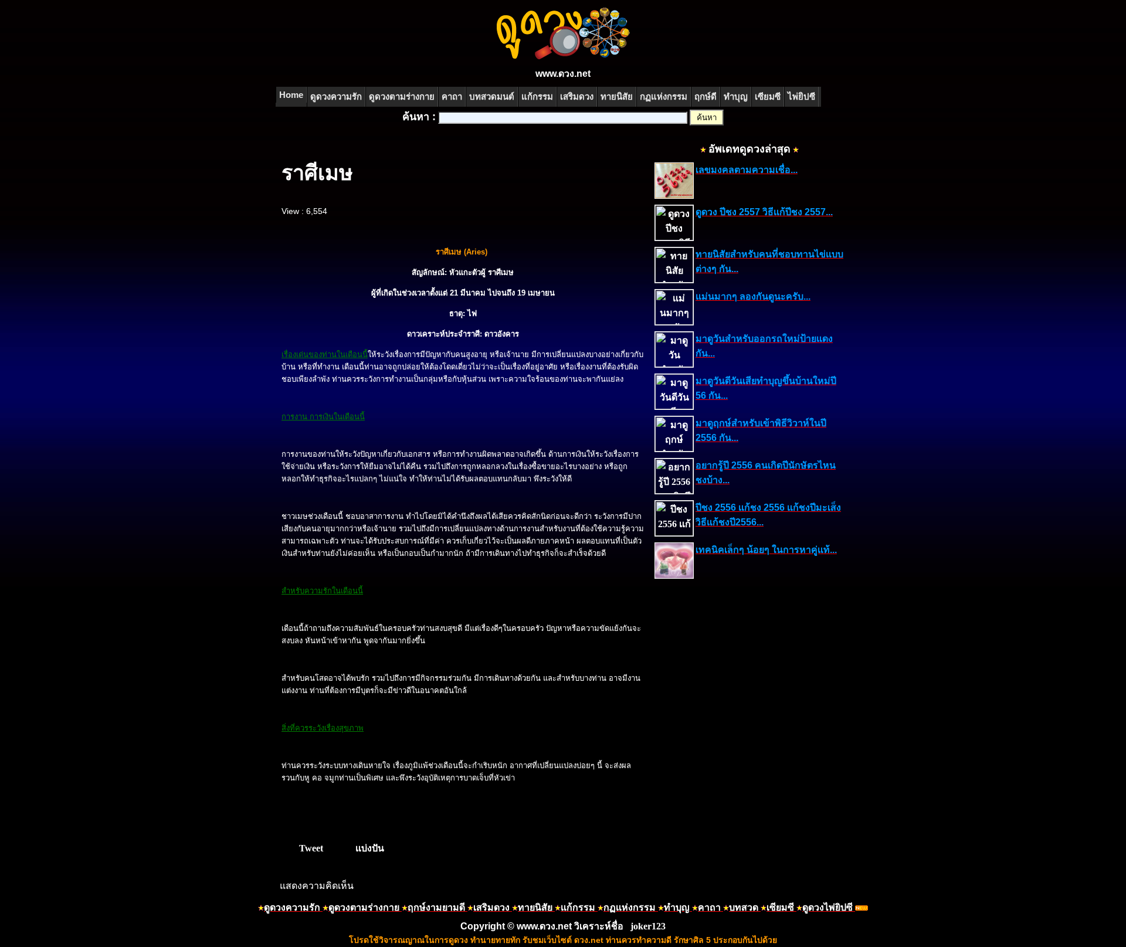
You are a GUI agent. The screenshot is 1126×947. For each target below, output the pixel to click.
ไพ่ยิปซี (801, 96)
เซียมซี (768, 96)
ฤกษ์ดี (705, 96)
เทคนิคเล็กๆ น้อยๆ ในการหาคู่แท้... (766, 550)
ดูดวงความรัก (336, 96)
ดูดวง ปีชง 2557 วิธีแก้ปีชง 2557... (764, 212)
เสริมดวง (576, 96)
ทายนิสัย (617, 96)
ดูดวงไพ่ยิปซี (827, 907)
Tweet (311, 848)
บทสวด (743, 907)
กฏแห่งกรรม (663, 96)
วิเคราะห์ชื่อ (598, 926)
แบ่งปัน (369, 848)
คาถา (452, 96)
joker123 (648, 926)
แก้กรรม (537, 96)
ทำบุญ (736, 96)
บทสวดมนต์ (491, 96)
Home (291, 95)
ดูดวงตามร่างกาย (402, 96)
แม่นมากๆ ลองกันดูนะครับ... (753, 296)
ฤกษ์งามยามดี (437, 907)
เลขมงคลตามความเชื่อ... (747, 170)
